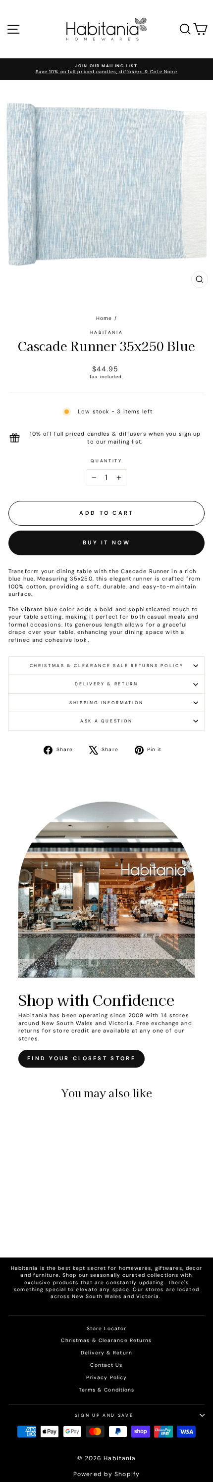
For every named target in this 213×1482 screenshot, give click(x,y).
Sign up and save (104, 1415)
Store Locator (106, 1328)
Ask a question (106, 721)
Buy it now (106, 542)
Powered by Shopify (106, 1474)
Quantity (106, 461)
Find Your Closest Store (81, 1058)
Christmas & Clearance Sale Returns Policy (107, 666)
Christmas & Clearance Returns (106, 1340)
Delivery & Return (106, 684)
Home (104, 318)
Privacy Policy (106, 1377)
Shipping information (106, 703)
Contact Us (106, 1365)
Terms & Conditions (107, 1390)
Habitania (106, 332)
